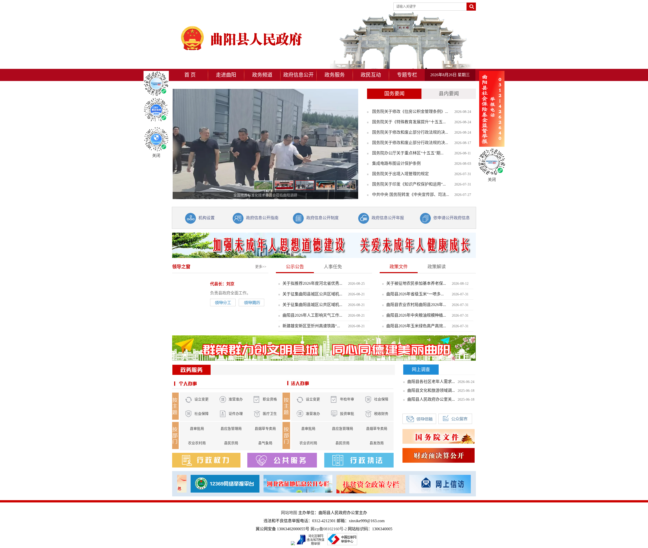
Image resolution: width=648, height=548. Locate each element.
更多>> (260, 267)
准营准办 (236, 399)
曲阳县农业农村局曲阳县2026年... (416, 304)
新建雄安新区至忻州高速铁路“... (311, 326)
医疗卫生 (270, 414)
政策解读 (437, 266)
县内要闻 (449, 93)
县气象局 (265, 443)
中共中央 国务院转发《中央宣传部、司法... (410, 194)
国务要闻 (394, 93)
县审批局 (197, 429)
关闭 (156, 155)
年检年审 (347, 399)
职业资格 (270, 399)
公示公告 (295, 266)
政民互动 (371, 75)
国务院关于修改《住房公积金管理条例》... (410, 111)
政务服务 (335, 75)
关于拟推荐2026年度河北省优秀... (312, 283)
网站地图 (289, 513)
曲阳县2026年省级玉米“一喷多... (415, 294)
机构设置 (206, 218)
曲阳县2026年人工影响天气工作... (312, 315)
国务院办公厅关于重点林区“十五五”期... (407, 153)
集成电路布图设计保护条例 (396, 163)
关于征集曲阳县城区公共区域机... (312, 294)
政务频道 (262, 75)
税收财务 (381, 414)
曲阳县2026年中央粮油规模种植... (416, 315)
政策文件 (399, 266)
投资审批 (347, 414)
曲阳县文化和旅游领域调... (431, 390)
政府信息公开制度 (322, 218)
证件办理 (236, 414)
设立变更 (201, 399)
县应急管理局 (231, 429)
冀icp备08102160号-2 (328, 529)
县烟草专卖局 (265, 429)
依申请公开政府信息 (451, 218)
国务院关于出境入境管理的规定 (400, 174)
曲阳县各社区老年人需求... (431, 381)
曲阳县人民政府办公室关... (431, 399)
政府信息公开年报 (388, 218)
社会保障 (201, 414)
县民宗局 (231, 443)
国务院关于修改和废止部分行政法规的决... (410, 132)
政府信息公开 (298, 75)
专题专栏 (407, 75)
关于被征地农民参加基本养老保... (416, 283)
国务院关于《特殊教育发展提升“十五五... (409, 122)
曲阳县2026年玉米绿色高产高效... (416, 326)
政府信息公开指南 (262, 218)
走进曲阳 (226, 75)
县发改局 (377, 443)
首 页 (190, 75)
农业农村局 (197, 443)
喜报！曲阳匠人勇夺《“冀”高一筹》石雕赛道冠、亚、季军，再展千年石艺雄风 (265, 195)
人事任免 (333, 266)
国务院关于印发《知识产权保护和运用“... (409, 184)
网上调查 (421, 369)
